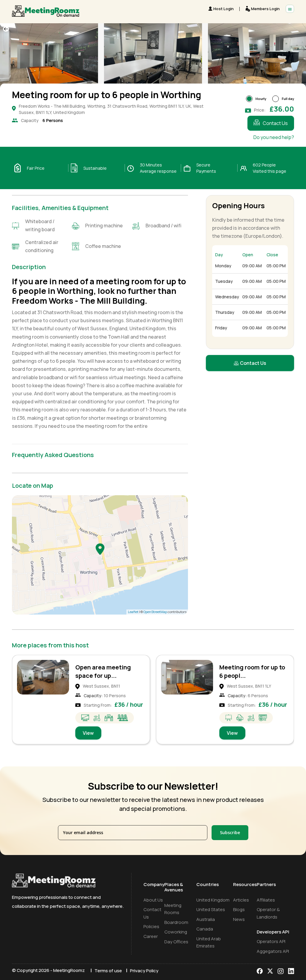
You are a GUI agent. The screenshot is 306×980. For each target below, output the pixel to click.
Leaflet (133, 611)
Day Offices (176, 942)
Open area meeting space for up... (103, 671)
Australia (205, 919)
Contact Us (275, 123)
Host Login (223, 8)
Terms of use (108, 970)
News (239, 919)
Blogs (239, 909)
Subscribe (230, 832)
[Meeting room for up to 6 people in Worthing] (100, 549)
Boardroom (176, 922)
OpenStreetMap (155, 611)
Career (150, 936)
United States (210, 909)
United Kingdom (213, 900)
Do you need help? (273, 137)
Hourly (260, 98)
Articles (241, 900)
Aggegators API (273, 951)
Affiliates (266, 900)
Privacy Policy (144, 970)
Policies (151, 926)
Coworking (175, 932)
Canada (204, 929)
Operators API (271, 941)
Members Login (265, 8)
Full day (288, 98)
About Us (153, 900)
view (88, 733)
